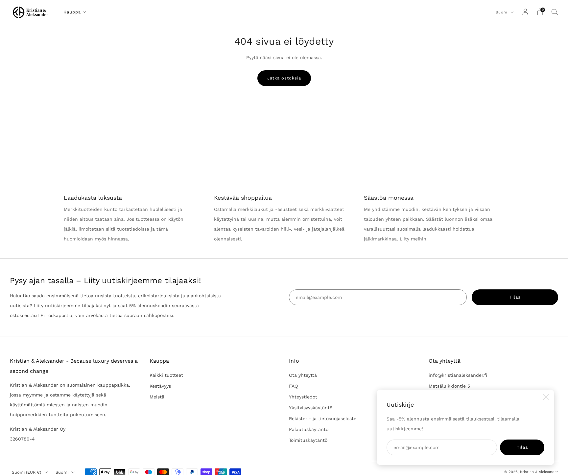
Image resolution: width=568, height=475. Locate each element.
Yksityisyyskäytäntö (310, 407)
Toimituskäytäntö (308, 440)
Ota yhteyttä (303, 375)
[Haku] (555, 12)
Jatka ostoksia (284, 78)
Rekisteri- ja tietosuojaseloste (322, 418)
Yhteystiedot (303, 396)
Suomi (502, 12)
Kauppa (72, 12)
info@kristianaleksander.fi (458, 375)
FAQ (293, 386)
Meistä (157, 396)
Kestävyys (160, 386)
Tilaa (522, 447)
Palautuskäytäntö (308, 429)
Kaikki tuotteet (166, 375)
